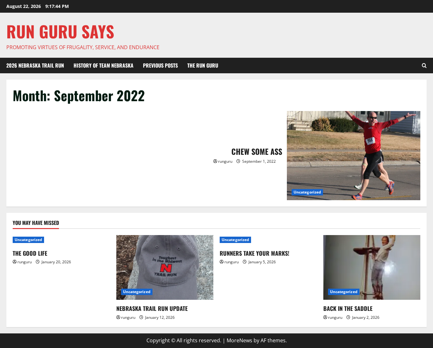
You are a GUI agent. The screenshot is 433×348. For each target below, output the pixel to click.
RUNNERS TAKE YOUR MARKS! (254, 253)
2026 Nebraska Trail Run (35, 65)
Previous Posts (160, 65)
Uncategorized (307, 192)
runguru (225, 161)
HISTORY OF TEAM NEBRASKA (103, 65)
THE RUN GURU (202, 65)
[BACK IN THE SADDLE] (372, 267)
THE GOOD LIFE (30, 253)
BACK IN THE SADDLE (347, 308)
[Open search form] (424, 66)
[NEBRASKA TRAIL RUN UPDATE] (165, 267)
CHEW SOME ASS (353, 155)
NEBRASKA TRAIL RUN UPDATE (152, 308)
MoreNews (239, 340)
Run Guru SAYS (60, 31)
